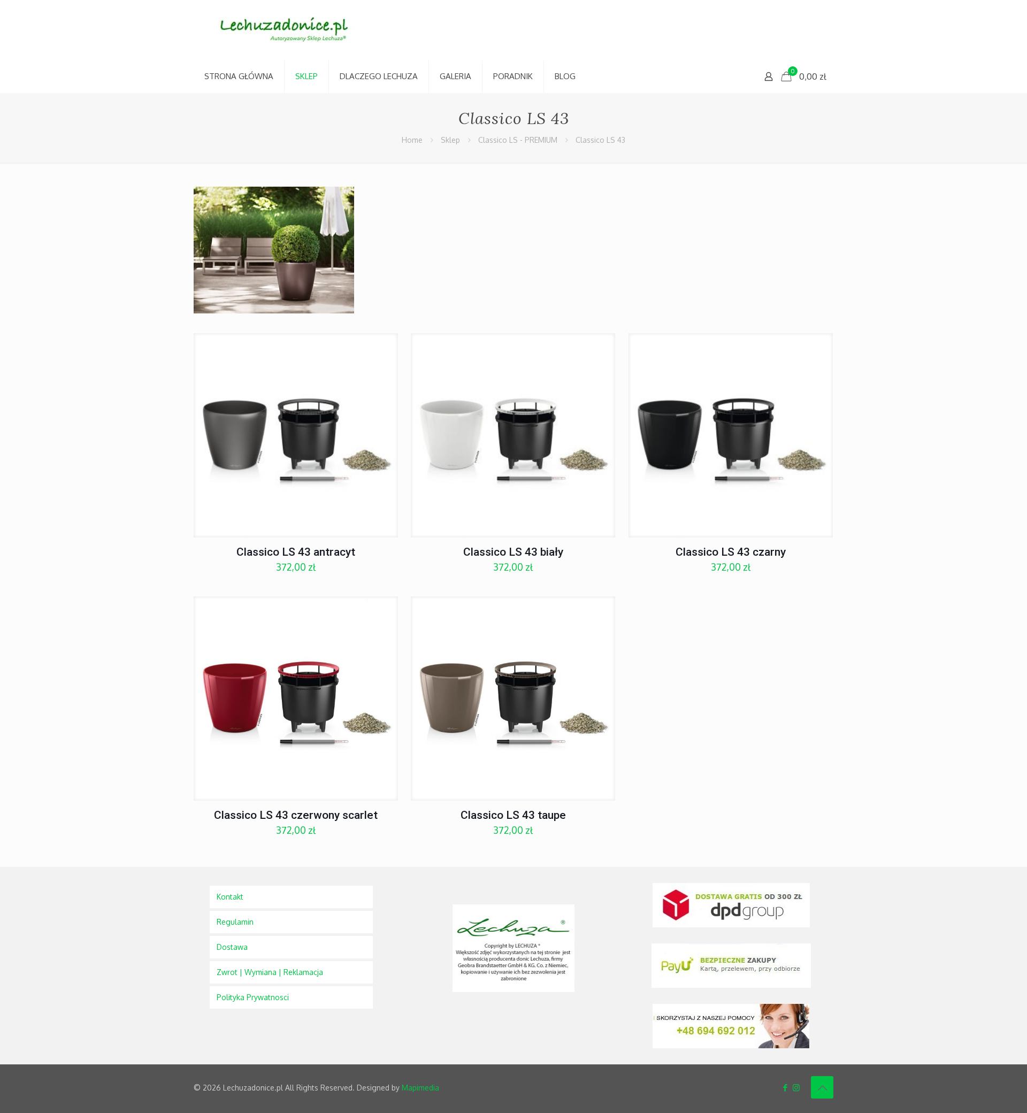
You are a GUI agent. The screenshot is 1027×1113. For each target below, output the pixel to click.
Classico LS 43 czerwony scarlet (296, 815)
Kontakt (230, 896)
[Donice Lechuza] (290, 30)
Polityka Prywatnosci (253, 997)
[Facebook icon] (785, 1088)
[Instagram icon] (796, 1088)
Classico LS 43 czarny (731, 552)
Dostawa (232, 946)
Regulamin (235, 921)
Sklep (450, 139)
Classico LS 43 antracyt (295, 552)
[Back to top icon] (822, 1087)
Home (412, 139)
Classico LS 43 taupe (513, 815)
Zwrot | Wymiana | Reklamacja (270, 972)
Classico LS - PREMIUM (517, 139)
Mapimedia (420, 1087)
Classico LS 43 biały (513, 552)
